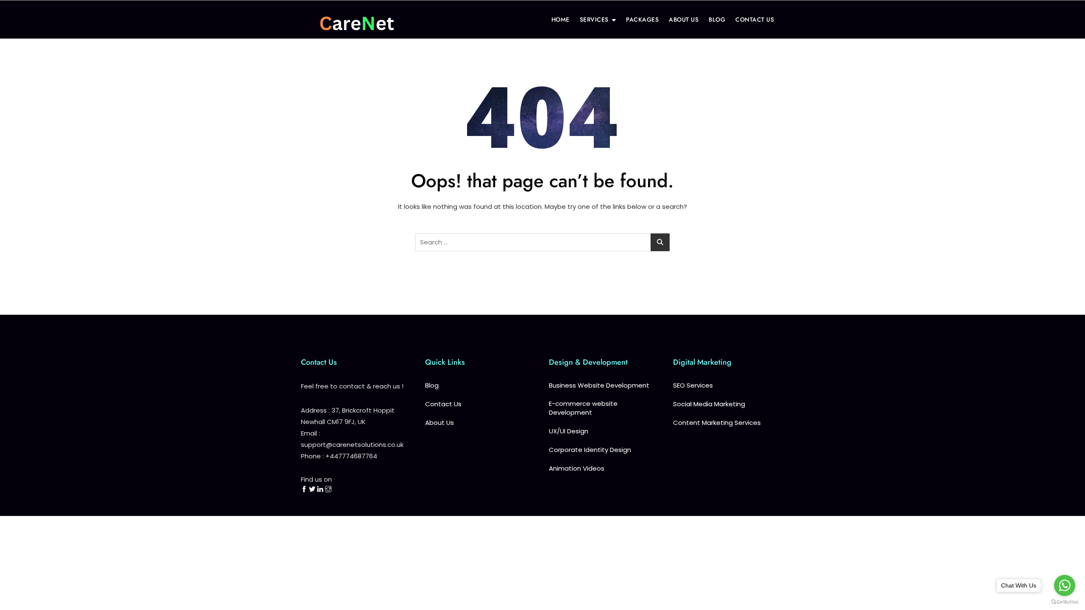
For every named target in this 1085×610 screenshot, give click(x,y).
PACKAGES (642, 19)
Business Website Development (599, 385)
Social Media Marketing (709, 403)
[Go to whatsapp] (1064, 585)
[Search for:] (542, 242)
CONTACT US (754, 19)
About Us (439, 422)
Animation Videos (576, 468)
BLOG (717, 19)
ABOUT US (683, 19)
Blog (432, 385)
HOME (560, 19)
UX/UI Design (568, 431)
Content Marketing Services (717, 422)
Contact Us (443, 403)
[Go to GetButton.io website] (1064, 601)
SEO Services (693, 385)
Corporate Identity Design (590, 449)
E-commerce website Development (583, 408)
